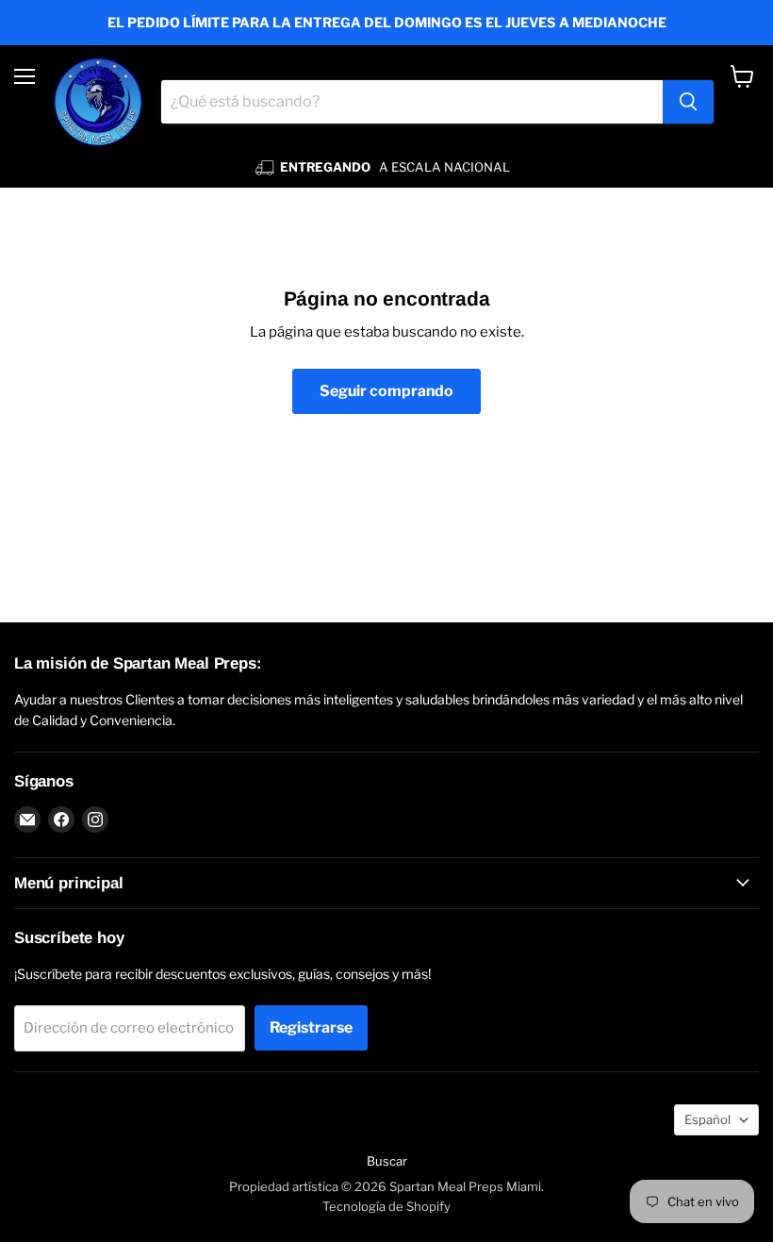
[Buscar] (688, 102)
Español (707, 1119)
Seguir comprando (386, 391)
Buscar (387, 1160)
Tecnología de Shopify (386, 1206)
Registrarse (311, 1027)
